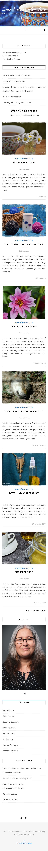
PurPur (28, 75)
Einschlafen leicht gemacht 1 (24, 411)
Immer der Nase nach (24, 326)
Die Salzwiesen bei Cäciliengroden (16, 778)
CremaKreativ (8, 716)
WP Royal (30, 834)
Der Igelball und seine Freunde (24, 244)
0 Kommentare (24, 169)
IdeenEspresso (9, 727)
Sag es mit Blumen (24, 162)
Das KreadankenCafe (24, 9)
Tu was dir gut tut (10, 799)
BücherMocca (8, 710)
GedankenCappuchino (11, 722)
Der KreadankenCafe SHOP (14, 52)
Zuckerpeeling (24, 572)
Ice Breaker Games (12, 75)
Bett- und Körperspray (24, 493)
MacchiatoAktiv (8, 733)
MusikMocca (7, 739)
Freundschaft (19, 81)
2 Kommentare (24, 500)
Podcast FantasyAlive (11, 745)
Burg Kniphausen (23, 102)
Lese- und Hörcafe (10, 55)
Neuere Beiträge (35, 611)
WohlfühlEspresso (24, 159)
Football (6, 81)
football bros (9, 87)
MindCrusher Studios (11, 59)
